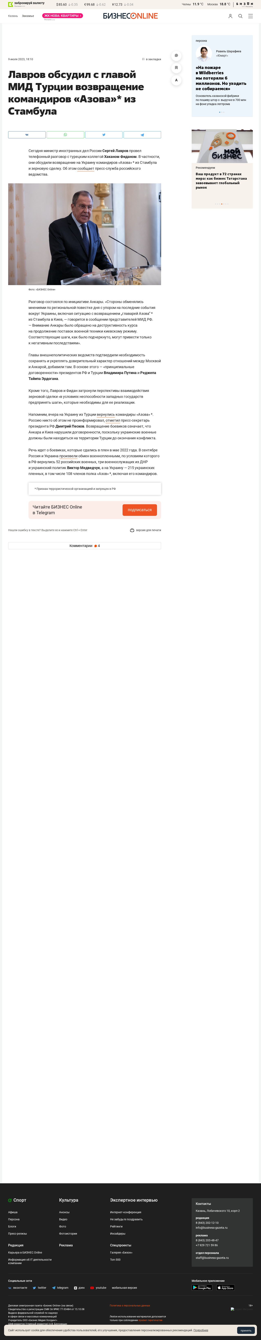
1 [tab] (219, 112)
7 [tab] (227, 204)
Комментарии (85, 546)
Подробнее (201, 1330)
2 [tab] (221, 112)
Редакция (15, 1245)
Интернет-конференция (125, 1212)
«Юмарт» (222, 55)
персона (201, 40)
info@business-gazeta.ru (212, 1227)
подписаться (140, 510)
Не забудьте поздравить (126, 1219)
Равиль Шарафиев (228, 51)
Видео (63, 1219)
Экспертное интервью (134, 1200)
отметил (113, 420)
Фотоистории (68, 1233)
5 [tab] (223, 204)
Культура (68, 1200)
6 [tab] (225, 204)
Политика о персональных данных (130, 1305)
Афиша (13, 1212)
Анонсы (64, 1212)
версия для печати (148, 530)
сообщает (85, 168)
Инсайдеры (117, 1233)
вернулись (106, 414)
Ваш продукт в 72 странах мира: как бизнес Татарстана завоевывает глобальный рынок (221, 181)
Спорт (19, 1200)
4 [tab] (221, 204)
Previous (197, 112)
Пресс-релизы (17, 1233)
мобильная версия (124, 1287)
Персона (14, 1219)
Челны (186, 4)
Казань (13, 16)
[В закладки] (176, 68)
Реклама (66, 1245)
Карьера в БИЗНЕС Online (25, 1252)
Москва (212, 4)
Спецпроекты (120, 1245)
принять (246, 1330)
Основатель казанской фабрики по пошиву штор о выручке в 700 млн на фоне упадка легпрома (221, 100)
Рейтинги (116, 1226)
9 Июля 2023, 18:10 (20, 59)
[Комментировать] (176, 56)
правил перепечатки (150, 1320)
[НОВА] (62, 17)
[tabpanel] (222, 75)
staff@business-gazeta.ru (212, 1257)
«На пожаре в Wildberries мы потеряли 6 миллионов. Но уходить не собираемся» (221, 78)
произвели (68, 456)
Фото (62, 1226)
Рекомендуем (205, 167)
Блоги (12, 1226)
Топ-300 (115, 1259)
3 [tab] (223, 112)
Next (248, 112)
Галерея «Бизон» (121, 1252)
